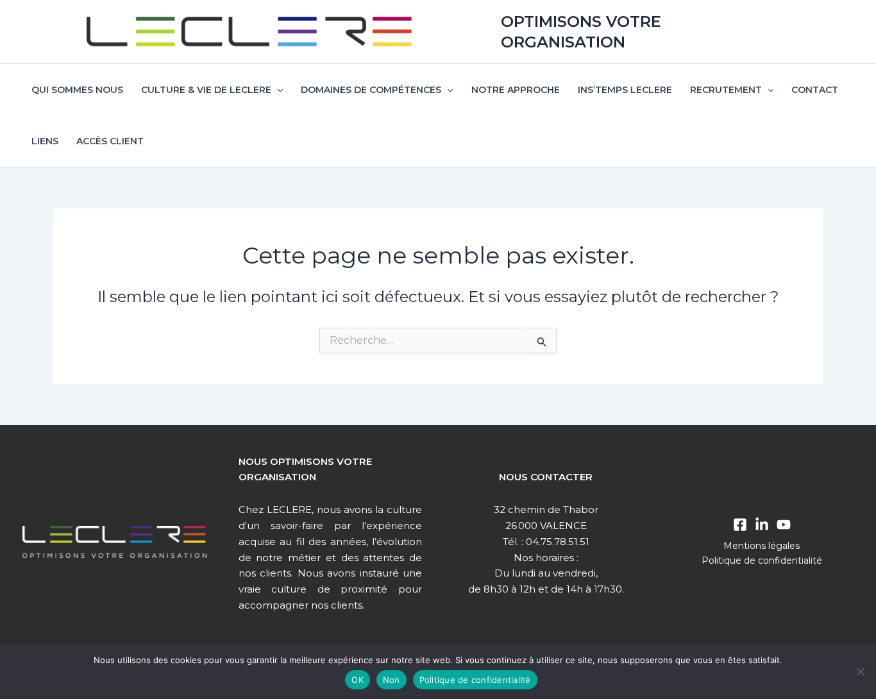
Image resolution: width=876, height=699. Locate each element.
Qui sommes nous (77, 90)
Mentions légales (761, 546)
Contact (814, 90)
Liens (44, 141)
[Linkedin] (762, 525)
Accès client (110, 141)
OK (357, 680)
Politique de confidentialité (762, 560)
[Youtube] (784, 525)
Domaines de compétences (371, 90)
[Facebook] (740, 525)
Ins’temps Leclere (625, 90)
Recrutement (726, 90)
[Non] (860, 671)
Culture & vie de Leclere (206, 90)
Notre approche (515, 90)
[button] (277, 89)
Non (391, 680)
